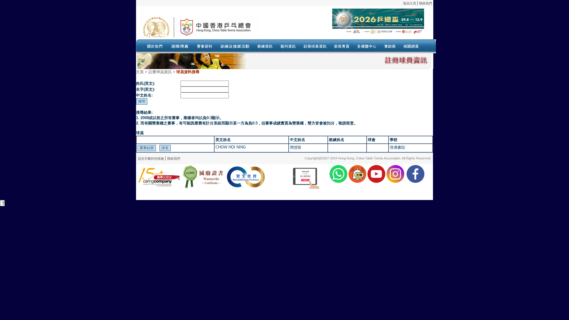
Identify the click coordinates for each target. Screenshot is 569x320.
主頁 (140, 72)
